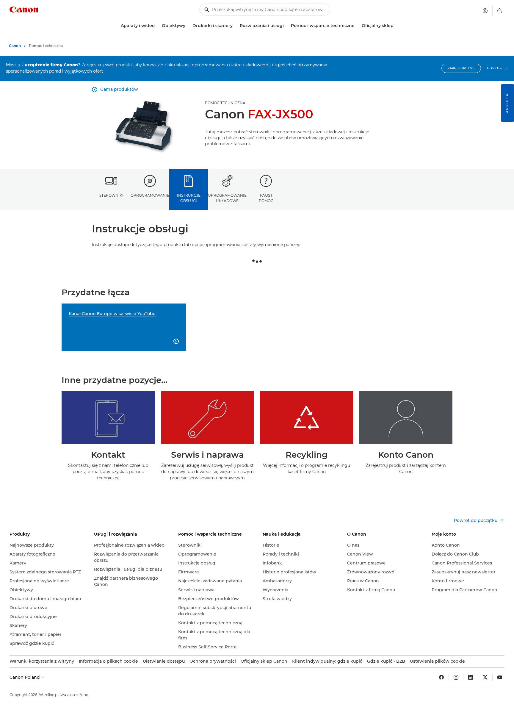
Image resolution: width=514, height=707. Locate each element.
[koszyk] (499, 10)
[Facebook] (441, 677)
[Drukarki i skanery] (235, 26)
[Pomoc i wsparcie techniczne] (357, 26)
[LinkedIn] (470, 677)
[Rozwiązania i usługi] (286, 26)
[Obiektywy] (187, 26)
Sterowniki (111, 195)
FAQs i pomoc (266, 198)
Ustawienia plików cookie (437, 661)
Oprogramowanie (150, 195)
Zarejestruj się (461, 68)
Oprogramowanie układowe (227, 198)
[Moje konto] (485, 10)
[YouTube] (499, 677)
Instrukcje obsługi (188, 198)
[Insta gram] (456, 677)
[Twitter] (485, 677)
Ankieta (507, 103)
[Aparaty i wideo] (157, 26)
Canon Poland (25, 677)
